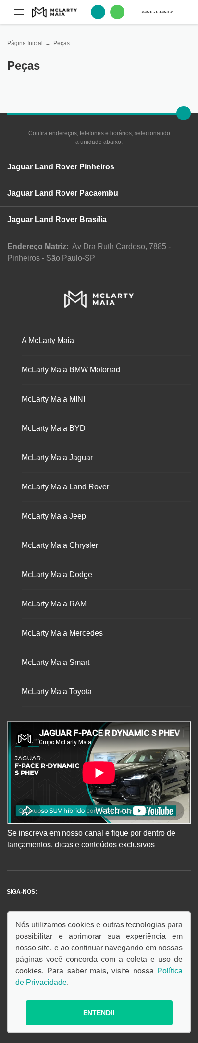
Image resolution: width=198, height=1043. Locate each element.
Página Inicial (25, 43)
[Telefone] (98, 12)
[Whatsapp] (117, 12)
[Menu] (19, 12)
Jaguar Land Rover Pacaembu (62, 193)
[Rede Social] (47, 892)
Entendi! (99, 1013)
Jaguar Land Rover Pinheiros (60, 167)
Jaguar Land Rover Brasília (57, 219)
